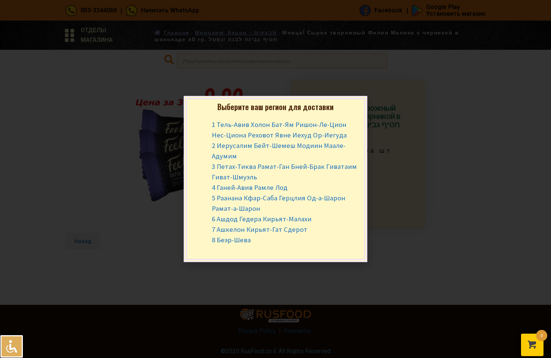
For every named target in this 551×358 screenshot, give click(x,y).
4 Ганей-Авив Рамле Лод (249, 187)
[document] (275, 179)
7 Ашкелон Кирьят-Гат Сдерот (259, 229)
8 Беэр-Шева (231, 240)
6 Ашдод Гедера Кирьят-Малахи (261, 219)
